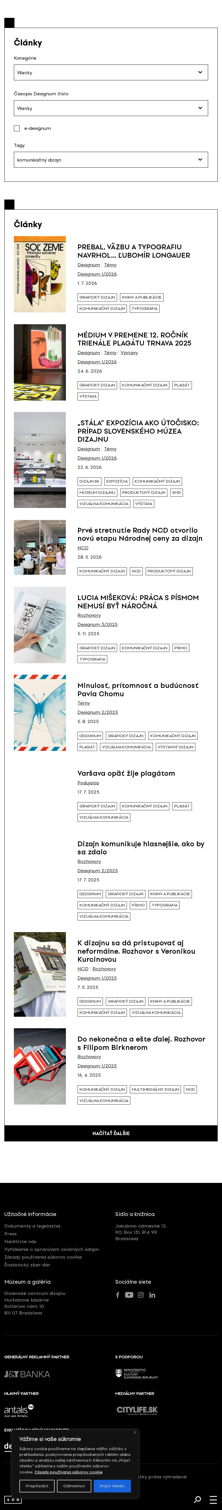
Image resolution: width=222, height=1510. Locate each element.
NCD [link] (82, 548)
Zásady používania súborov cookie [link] (68, 1472)
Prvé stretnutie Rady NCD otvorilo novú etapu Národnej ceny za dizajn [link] (140, 534)
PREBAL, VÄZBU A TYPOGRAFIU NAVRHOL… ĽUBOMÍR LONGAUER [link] (133, 251)
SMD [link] (176, 492)
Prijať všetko (112, 1486)
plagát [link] (182, 385)
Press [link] (10, 1233)
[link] (13, 1500)
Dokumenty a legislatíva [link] (32, 1226)
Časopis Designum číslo (41, 93)
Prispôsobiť (37, 1486)
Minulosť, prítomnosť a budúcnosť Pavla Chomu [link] (138, 689)
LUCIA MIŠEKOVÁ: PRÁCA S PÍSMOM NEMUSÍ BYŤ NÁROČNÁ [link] (138, 601)
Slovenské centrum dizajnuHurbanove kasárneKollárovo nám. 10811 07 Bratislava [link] (34, 1303)
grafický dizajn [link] (97, 297)
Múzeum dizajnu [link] (97, 492)
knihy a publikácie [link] (142, 297)
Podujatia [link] (88, 783)
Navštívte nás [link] (20, 1241)
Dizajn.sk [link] (89, 481)
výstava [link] (88, 396)
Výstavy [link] (129, 352)
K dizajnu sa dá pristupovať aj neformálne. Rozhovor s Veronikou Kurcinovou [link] (136, 951)
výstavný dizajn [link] (175, 747)
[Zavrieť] (135, 1432)
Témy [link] (110, 265)
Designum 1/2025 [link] (97, 978)
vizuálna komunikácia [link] (103, 503)
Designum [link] (88, 265)
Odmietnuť (74, 1486)
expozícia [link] (117, 481)
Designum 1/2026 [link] (97, 274)
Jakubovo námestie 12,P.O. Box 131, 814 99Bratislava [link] (141, 1232)
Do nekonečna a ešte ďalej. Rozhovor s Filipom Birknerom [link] (141, 1043)
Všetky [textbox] (24, 72)
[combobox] (111, 72)
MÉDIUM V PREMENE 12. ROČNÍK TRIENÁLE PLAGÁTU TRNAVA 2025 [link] (134, 339)
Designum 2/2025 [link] (97, 712)
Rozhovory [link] (89, 615)
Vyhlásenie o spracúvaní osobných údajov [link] (51, 1249)
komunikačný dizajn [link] (102, 308)
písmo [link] (180, 648)
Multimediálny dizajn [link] (155, 1089)
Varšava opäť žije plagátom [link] (126, 773)
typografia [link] (145, 308)
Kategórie (25, 58)
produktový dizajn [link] (143, 492)
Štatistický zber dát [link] (27, 1265)
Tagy (19, 145)
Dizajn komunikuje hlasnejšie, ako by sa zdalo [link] (140, 848)
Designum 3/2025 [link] (97, 624)
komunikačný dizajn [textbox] (39, 160)
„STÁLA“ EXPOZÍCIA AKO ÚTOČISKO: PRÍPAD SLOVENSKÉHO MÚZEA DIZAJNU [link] (138, 431)
